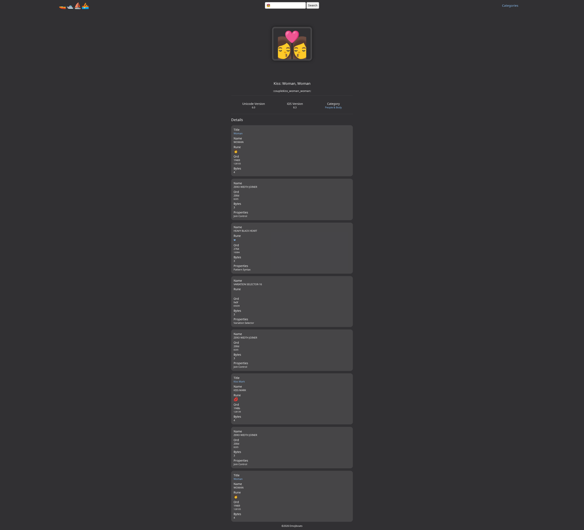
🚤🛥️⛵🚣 (74, 5)
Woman (238, 133)
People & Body (333, 107)
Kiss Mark (239, 381)
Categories (510, 5)
